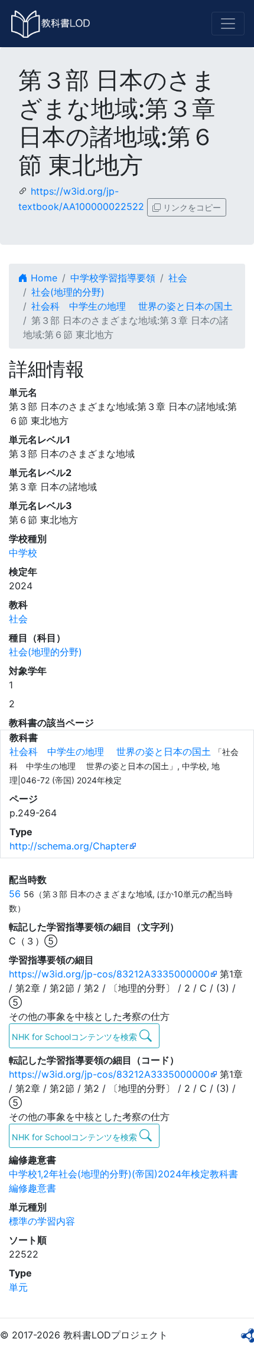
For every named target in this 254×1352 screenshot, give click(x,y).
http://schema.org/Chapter (69, 846)
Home (42, 278)
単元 (18, 1287)
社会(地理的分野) (68, 292)
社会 (177, 278)
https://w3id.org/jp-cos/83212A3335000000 (109, 974)
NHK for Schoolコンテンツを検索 (75, 1037)
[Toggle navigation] (228, 23)
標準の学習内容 (42, 1221)
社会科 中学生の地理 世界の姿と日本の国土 (132, 306)
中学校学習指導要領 (112, 278)
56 (15, 894)
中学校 (23, 553)
